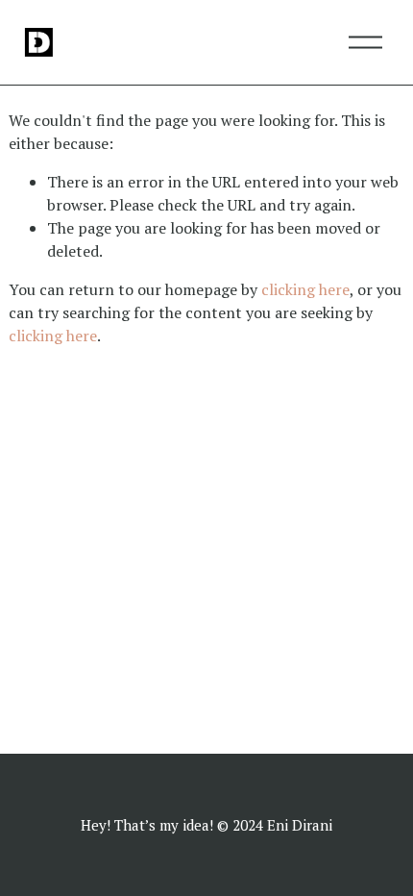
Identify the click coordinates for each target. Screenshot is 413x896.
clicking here (305, 289)
